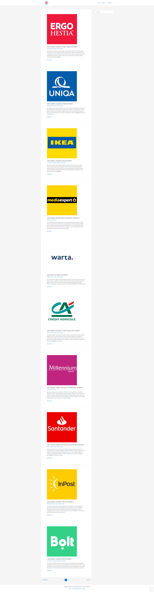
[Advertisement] (104, 34)
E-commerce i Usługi (51, 162)
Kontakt (83, 588)
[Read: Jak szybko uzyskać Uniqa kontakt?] (62, 86)
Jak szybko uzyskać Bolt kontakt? (59, 559)
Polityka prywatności (76, 588)
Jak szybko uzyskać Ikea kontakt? (59, 161)
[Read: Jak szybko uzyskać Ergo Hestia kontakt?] (62, 29)
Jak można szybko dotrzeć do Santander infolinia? (65, 445)
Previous (45, 579)
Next (88, 579)
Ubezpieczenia (50, 48)
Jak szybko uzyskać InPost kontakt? (60, 502)
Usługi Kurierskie (53, 503)
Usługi (55, 48)
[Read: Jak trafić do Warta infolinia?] (62, 257)
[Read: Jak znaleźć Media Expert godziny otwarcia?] (62, 200)
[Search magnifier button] (112, 12)
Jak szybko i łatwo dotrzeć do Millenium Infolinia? (65, 388)
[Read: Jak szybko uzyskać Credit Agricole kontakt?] (62, 313)
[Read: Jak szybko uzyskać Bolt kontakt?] (62, 541)
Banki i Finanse (50, 332)
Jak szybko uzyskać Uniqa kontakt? (60, 104)
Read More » (49, 59)
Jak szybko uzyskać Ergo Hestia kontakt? (62, 47)
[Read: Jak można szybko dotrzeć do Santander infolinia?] (62, 427)
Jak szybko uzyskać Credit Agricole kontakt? (63, 330)
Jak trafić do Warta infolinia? (57, 275)
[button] (105, 3)
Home (70, 588)
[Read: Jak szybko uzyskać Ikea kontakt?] (62, 143)
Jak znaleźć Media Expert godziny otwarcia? (63, 218)
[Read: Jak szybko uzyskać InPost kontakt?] (62, 484)
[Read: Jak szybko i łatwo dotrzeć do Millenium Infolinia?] (62, 370)
